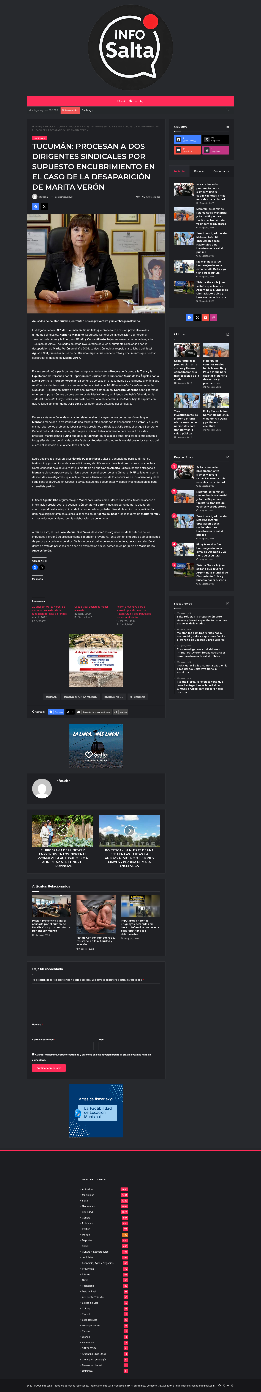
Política (86, 1229)
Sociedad (87, 1212)
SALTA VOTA (89, 1348)
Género (86, 1217)
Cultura (86, 1308)
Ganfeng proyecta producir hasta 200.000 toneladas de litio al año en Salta (123, 110)
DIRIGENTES (114, 697)
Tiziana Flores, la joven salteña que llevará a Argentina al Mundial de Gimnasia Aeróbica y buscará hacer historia (212, 290)
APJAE (52, 697)
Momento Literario (92, 1365)
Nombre (37, 1024)
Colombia (87, 1370)
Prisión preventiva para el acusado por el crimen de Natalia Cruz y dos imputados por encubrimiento (51, 925)
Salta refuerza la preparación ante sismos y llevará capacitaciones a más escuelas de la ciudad (210, 192)
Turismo (86, 1331)
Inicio (37, 126)
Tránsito (86, 1314)
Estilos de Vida (90, 1302)
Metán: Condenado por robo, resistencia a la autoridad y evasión (96, 941)
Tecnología (88, 1285)
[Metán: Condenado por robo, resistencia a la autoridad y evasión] (96, 914)
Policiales (87, 1223)
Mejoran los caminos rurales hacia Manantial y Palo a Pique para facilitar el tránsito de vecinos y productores (211, 216)
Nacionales (88, 1206)
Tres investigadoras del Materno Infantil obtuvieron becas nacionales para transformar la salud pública (186, 422)
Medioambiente (91, 1325)
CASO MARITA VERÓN (81, 697)
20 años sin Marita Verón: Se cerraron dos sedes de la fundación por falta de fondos (49, 610)
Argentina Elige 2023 (94, 1353)
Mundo (86, 1234)
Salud (85, 1246)
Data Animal (89, 1291)
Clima (85, 1280)
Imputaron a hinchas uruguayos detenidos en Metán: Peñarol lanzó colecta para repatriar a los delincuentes (140, 927)
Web (101, 1039)
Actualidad (88, 1189)
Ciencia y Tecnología (94, 1359)
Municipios (88, 1194)
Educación (88, 1342)
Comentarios (221, 171)
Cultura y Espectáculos (95, 1251)
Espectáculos (89, 1319)
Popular (199, 171)
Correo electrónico (43, 1039)
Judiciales (48, 126)
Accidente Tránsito (93, 1297)
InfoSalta (43, 196)
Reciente (179, 171)
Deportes (87, 1240)
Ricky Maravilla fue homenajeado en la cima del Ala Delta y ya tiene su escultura (216, 419)
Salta (85, 1200)
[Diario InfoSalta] (130, 48)
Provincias (88, 1268)
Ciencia (86, 1336)
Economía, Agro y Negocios (97, 1263)
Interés (86, 1274)
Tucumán (138, 697)
